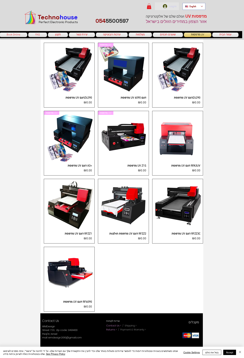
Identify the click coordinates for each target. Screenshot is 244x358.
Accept (229, 352)
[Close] (240, 352)
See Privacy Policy (55, 354)
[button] (149, 6)
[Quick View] (69, 68)
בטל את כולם (211, 352)
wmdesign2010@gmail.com (65, 337)
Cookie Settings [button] (191, 352)
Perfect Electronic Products (58, 22)
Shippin (129, 325)
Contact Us (113, 325)
